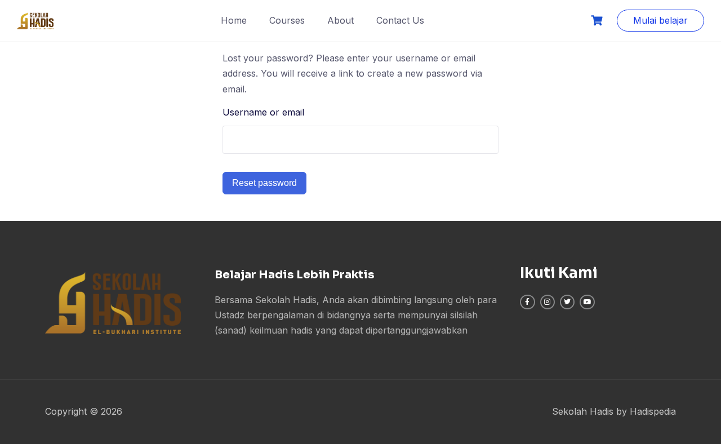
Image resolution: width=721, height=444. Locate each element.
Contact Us (400, 20)
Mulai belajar (660, 20)
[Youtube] (587, 302)
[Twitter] (567, 302)
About (340, 20)
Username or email (263, 112)
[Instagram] (547, 302)
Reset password (264, 183)
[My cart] (598, 20)
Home (234, 20)
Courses (287, 20)
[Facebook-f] (527, 302)
